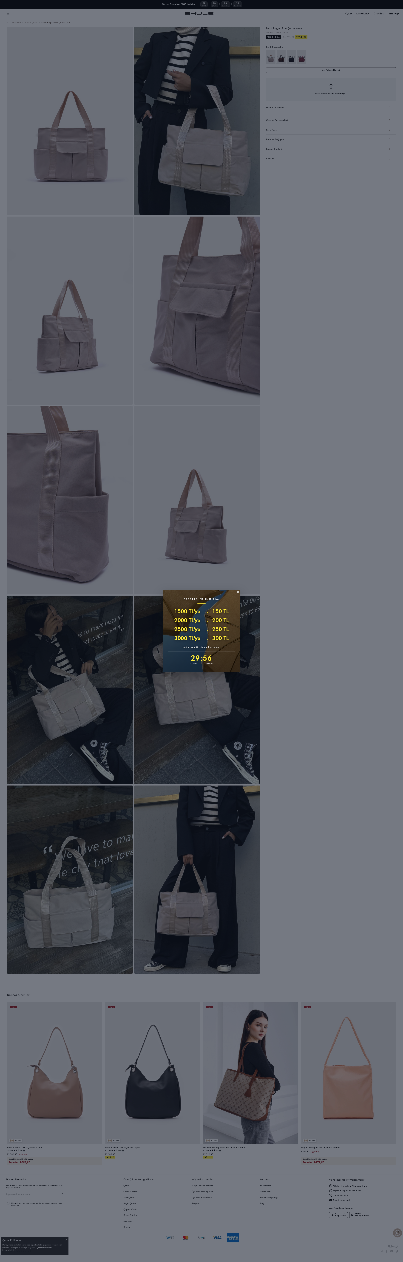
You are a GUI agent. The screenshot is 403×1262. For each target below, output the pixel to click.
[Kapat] (238, 592)
